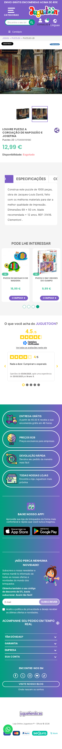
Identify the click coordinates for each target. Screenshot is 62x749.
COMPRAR (18, 298)
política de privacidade (27, 609)
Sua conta (12, 656)
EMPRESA (10, 650)
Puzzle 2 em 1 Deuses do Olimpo (46, 279)
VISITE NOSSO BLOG (31, 684)
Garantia (11, 643)
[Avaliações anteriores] (5, 366)
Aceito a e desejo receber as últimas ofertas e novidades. (31, 611)
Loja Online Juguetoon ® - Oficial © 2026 (31, 723)
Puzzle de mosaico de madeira (15, 279)
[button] (57, 130)
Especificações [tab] (31, 179)
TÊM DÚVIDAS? (14, 637)
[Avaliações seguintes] (57, 366)
